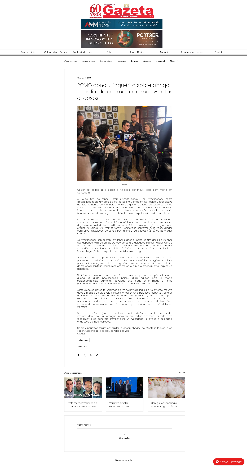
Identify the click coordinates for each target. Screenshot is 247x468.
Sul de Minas (106, 61)
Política (134, 61)
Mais (172, 61)
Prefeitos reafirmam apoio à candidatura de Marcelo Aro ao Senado (82, 404)
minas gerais (83, 340)
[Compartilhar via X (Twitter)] (84, 355)
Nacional (160, 61)
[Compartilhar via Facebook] (78, 355)
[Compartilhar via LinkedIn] (91, 355)
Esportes (147, 61)
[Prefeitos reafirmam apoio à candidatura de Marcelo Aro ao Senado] (83, 387)
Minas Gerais (88, 61)
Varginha (122, 61)
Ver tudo (182, 372)
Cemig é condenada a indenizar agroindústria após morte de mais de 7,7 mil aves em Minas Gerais (166, 404)
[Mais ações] (170, 78)
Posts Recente (70, 61)
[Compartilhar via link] (97, 355)
